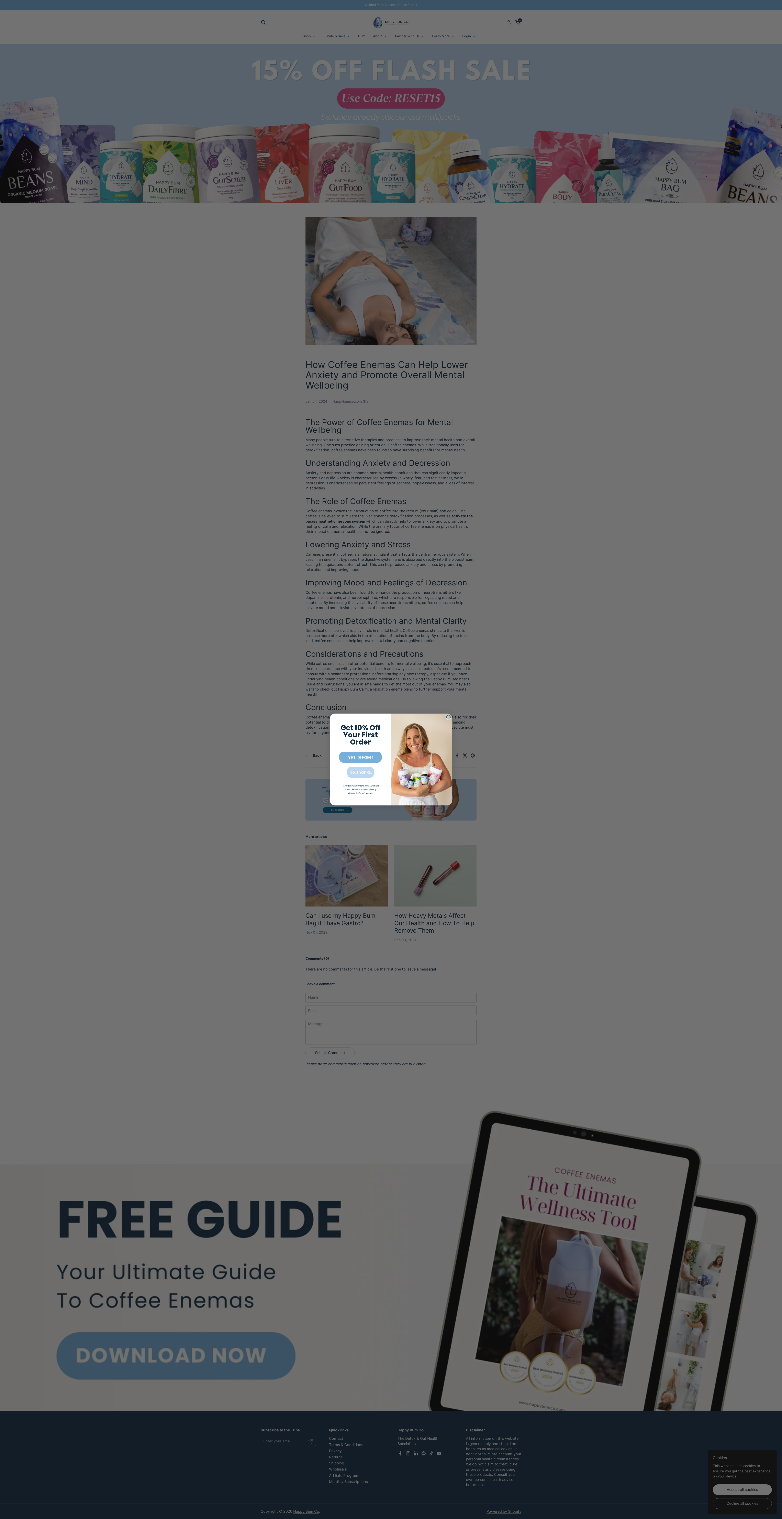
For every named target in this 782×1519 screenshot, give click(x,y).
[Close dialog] (448, 717)
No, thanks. (360, 772)
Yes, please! (360, 757)
